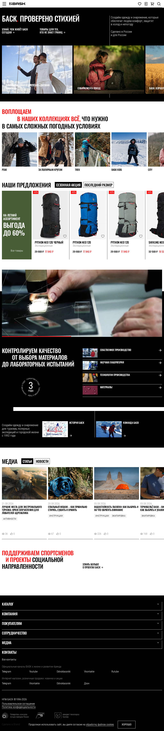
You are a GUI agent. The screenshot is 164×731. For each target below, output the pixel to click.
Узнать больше (91, 566)
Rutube (115, 671)
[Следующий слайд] (10, 99)
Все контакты (9, 659)
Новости (42, 461)
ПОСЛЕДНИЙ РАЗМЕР (98, 184)
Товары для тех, (51, 31)
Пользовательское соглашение (18, 703)
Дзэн (86, 683)
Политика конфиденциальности (19, 707)
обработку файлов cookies (100, 724)
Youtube (33, 671)
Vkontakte (89, 671)
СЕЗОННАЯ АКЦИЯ (68, 184)
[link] (17, 4)
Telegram (6, 671)
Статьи (27, 461)
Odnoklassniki (63, 671)
